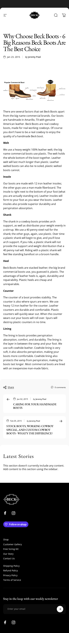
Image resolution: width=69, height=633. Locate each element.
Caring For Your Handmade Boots (34, 406)
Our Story (8, 553)
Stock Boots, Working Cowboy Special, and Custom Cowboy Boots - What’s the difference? (29, 429)
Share (11, 387)
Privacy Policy (10, 575)
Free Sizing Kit (10, 549)
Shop (6, 539)
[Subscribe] (60, 609)
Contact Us (9, 558)
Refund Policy (10, 570)
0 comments (60, 387)
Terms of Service (12, 580)
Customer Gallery (12, 544)
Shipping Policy (11, 565)
